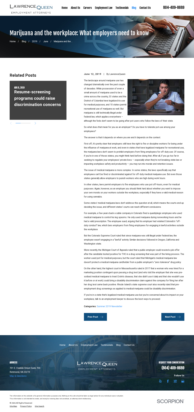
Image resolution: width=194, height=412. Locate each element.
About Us (73, 345)
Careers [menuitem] (87, 8)
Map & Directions (18, 376)
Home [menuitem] (65, 8)
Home (62, 345)
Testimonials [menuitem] (122, 8)
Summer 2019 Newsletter (109, 306)
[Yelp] (160, 381)
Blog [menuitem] (134, 8)
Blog (118, 345)
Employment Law (89, 345)
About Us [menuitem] (75, 8)
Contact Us (129, 345)
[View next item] (35, 123)
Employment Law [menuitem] (103, 8)
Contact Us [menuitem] (145, 8)
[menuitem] (13, 406)
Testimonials (107, 345)
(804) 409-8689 (172, 368)
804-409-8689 (173, 7)
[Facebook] (167, 381)
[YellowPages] (175, 381)
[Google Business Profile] (182, 381)
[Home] (31, 8)
